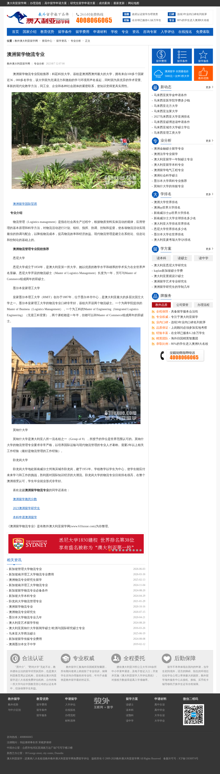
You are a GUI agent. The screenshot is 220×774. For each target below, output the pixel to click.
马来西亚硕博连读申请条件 (172, 122)
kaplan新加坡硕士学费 (168, 270)
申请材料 (100, 32)
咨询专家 (150, 32)
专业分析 (76, 40)
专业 (125, 32)
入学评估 (167, 32)
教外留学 (14, 698)
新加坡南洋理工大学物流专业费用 (31, 574)
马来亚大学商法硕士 (22, 633)
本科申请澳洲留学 (25, 517)
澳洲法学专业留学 (166, 154)
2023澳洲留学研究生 (26, 508)
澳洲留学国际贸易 (25, 203)
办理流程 (35, 3)
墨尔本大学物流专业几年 (25, 617)
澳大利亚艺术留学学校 (24, 622)
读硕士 (182, 258)
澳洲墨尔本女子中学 (22, 644)
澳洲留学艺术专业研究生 (170, 281)
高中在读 (159, 704)
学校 (114, 32)
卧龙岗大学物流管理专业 (25, 601)
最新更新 (119, 3)
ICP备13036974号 (188, 758)
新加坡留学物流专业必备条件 (28, 590)
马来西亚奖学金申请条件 (170, 95)
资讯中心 (47, 40)
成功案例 (104, 3)
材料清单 (70, 720)
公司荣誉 (182, 305)
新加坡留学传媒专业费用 (25, 639)
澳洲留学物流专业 (21, 606)
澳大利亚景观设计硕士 (169, 276)
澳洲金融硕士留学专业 (169, 148)
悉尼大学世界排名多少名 (170, 229)
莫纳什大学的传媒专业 (169, 186)
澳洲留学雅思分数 (25, 499)
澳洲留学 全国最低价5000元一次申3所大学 (177, 74)
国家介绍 (30, 32)
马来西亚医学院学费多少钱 (172, 100)
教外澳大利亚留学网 (38, 17)
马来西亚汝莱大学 (166, 111)
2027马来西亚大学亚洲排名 (172, 116)
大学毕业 (159, 720)
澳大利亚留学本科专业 (169, 164)
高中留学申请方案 (55, 3)
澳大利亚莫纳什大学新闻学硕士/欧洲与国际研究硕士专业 (47, 628)
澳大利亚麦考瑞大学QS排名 (172, 239)
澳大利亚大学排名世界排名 (172, 223)
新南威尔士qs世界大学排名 (171, 213)
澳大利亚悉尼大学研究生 (170, 265)
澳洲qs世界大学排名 (167, 207)
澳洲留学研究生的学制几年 (172, 286)
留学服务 (203, 61)
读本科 (161, 258)
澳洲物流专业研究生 (22, 612)
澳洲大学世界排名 (166, 202)
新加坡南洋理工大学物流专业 (28, 585)
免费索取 (203, 32)
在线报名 (185, 32)
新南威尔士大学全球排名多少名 (175, 218)
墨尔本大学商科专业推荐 (170, 180)
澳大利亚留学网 (16, 3)
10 (140, 550)
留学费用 (82, 32)
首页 (15, 32)
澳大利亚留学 (14, 758)
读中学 (203, 258)
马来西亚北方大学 (166, 105)
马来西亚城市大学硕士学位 (172, 127)
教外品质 (161, 305)
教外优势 (203, 78)
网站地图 (133, 3)
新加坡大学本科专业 (22, 596)
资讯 (135, 32)
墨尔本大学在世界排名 (169, 234)
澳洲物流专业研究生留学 (25, 579)
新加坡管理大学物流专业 (25, 569)
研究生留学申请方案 (82, 3)
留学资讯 (61, 40)
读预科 (130, 715)
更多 (208, 87)
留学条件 (65, 32)
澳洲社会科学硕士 (166, 175)
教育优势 (47, 32)
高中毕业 (159, 709)
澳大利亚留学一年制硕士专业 (173, 159)
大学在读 (159, 715)
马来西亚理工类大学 (167, 132)
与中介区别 (14, 709)
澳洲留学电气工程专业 (169, 170)
